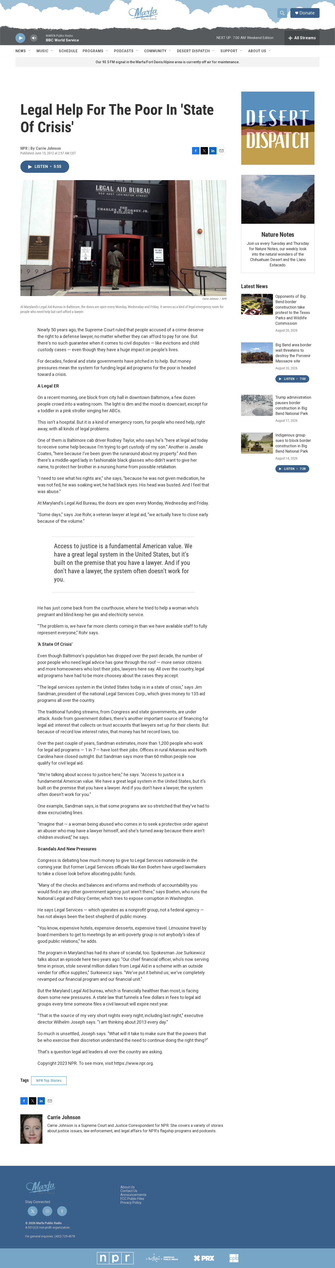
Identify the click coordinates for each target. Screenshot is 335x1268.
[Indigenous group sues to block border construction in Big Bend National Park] (257, 443)
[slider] (41, 40)
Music (42, 51)
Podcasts (124, 51)
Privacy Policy (131, 1203)
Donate (307, 12)
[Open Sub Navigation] (30, 51)
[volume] (34, 38)
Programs (93, 51)
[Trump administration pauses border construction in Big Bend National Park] (257, 405)
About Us (257, 51)
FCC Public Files (132, 1199)
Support (229, 51)
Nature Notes (278, 234)
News (20, 51)
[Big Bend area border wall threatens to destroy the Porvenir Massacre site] (257, 352)
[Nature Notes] (277, 199)
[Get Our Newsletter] (277, 128)
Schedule (68, 51)
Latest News (254, 286)
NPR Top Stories (49, 1080)
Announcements (133, 1195)
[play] (20, 38)
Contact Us (128, 1191)
